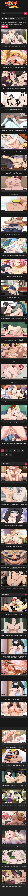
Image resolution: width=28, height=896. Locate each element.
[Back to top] (23, 892)
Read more (4, 26)
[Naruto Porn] (11, 5)
